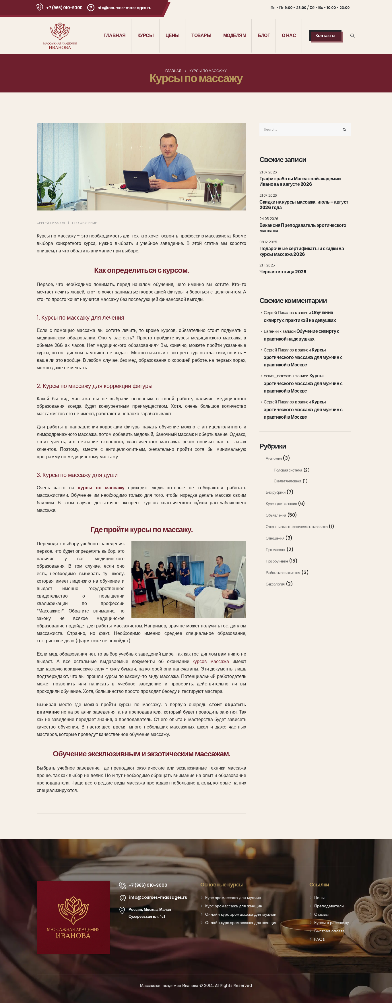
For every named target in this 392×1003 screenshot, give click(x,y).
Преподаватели (329, 906)
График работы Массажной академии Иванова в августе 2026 (300, 181)
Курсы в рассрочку (331, 922)
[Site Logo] (60, 35)
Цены (319, 897)
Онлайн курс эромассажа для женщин (241, 922)
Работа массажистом (283, 572)
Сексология (275, 584)
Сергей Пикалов (51, 223)
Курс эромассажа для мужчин (233, 897)
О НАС (289, 35)
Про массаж (275, 549)
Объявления (276, 515)
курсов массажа (211, 661)
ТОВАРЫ (201, 35)
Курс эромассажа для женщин (233, 906)
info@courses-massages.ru (123, 8)
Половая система (288, 470)
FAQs (319, 939)
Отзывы (321, 914)
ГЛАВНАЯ (115, 35)
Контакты (325, 35)
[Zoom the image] (73, 884)
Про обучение (84, 223)
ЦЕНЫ (173, 35)
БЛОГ (264, 35)
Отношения (275, 538)
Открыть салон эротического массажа (296, 526)
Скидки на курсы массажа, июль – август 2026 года (303, 204)
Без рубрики (276, 492)
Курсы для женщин (281, 503)
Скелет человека (287, 481)
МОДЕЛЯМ (234, 35)
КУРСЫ (145, 35)
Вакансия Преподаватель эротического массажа (302, 228)
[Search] (345, 129)
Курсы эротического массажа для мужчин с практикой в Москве (303, 357)
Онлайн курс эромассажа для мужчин (240, 914)
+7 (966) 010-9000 (64, 8)
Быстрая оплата (329, 931)
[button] (352, 36)
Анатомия (274, 458)
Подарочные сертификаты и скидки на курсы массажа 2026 (301, 251)
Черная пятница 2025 (282, 272)
